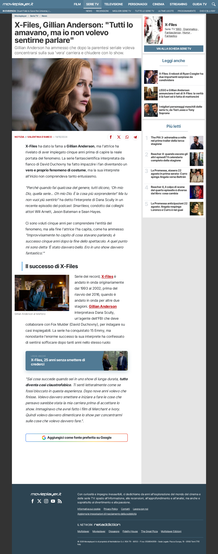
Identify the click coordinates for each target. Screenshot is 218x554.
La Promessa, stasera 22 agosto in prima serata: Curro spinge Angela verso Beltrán (169, 174)
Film (77, 4)
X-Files (107, 276)
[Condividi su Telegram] (135, 137)
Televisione (113, 4)
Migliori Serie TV (122, 11)
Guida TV (200, 4)
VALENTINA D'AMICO (39, 137)
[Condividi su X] (118, 137)
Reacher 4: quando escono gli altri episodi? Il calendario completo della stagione (169, 157)
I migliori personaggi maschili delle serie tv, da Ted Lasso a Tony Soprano (180, 110)
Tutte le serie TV (144, 11)
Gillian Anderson (103, 306)
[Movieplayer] (46, 494)
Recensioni (102, 11)
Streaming (178, 4)
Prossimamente (187, 11)
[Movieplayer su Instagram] (46, 501)
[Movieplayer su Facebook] (32, 501)
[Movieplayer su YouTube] (53, 501)
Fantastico (171, 36)
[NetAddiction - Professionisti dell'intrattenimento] (107, 525)
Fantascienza (173, 32)
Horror (186, 32)
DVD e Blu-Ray (207, 11)
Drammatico (190, 29)
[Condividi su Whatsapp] (127, 137)
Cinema (158, 4)
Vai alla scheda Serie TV (174, 48)
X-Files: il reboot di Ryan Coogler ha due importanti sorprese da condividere (181, 77)
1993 (178, 29)
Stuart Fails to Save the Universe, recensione (38, 11)
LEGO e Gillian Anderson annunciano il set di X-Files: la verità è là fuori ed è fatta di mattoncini (181, 93)
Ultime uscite (166, 11)
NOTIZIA (19, 137)
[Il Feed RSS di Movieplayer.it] (59, 501)
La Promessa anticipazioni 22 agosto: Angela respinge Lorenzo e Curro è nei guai (169, 207)
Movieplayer (21, 16)
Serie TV (92, 4)
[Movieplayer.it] (18, 4)
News (89, 11)
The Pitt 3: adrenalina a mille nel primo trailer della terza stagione (168, 141)
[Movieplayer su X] (39, 501)
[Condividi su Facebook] (110, 137)
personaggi (137, 4)
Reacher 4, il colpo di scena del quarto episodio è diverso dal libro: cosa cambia (169, 190)
